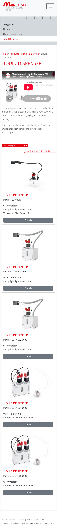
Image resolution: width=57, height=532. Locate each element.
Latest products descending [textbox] (38, 150)
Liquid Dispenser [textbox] (14, 145)
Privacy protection (36, 519)
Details (28, 220)
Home (5, 53)
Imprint (5, 523)
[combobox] (15, 145)
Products (14, 53)
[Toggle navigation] (50, 6)
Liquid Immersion (30, 53)
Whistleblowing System (13, 519)
